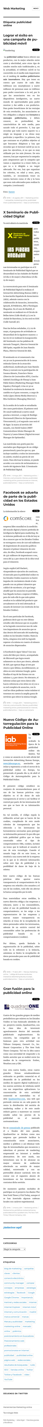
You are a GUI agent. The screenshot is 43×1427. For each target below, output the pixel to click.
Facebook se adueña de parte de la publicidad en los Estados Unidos (20, 498)
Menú (35, 8)
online (7, 1331)
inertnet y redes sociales (15, 1302)
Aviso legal (20, 1420)
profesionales (10, 1346)
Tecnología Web (10, 1413)
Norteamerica (8, 1210)
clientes (16, 1273)
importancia (27, 1297)
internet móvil (29, 1307)
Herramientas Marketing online (17, 1407)
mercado (27, 1326)
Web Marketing (14, 8)
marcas (25, 1317)
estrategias (9, 1293)
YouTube (8, 1379)
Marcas (26, 972)
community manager (14, 1283)
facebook (21, 1293)
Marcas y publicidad (29, 478)
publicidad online (15, 203)
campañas (9, 200)
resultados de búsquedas (16, 1365)
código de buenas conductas (21, 974)
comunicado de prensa (19, 1128)
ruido (32, 1365)
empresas (19, 1288)
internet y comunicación (12, 478)
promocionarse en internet (27, 480)
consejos (8, 1288)
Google (31, 1293)
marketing (30, 1322)
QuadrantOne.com (16, 1099)
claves (7, 1273)
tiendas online (17, 1370)
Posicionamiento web (14, 1341)
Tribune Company (15, 1215)
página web (9, 1360)
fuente (12, 192)
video (26, 1375)
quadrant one (22, 1212)
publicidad (9, 1355)
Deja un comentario (31, 203)
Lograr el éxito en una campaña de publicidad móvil (20, 39)
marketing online (20, 200)
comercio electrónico (14, 1278)
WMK (9, 198)
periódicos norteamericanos (24, 1210)
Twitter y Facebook (13, 1375)
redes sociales (24, 1360)
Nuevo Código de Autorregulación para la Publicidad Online (21, 724)
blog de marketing (12, 1269)
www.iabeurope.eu (11, 763)
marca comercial (11, 1317)
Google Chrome (11, 1297)
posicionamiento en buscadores (19, 1336)
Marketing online (32, 198)
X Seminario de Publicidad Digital (21, 214)
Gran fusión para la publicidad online (19, 991)
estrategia (31, 1288)
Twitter (29, 1370)
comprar (30, 1283)
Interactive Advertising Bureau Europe (17, 977)
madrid (32, 1312)
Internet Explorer (12, 1307)
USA (24, 1215)
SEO (6, 1370)
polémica (17, 1331)
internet (33, 1302)
